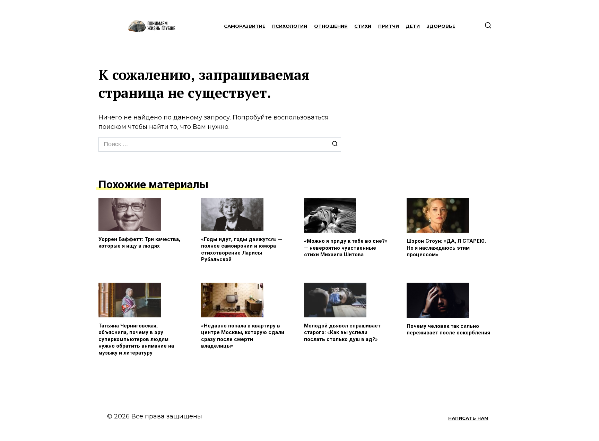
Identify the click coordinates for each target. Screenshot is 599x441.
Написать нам (468, 418)
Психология (289, 26)
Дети (413, 26)
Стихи (362, 26)
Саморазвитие (245, 26)
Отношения (331, 26)
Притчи (388, 26)
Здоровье (441, 26)
